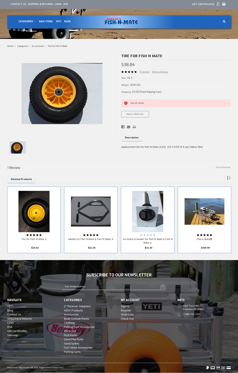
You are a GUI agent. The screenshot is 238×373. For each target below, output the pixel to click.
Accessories (38, 46)
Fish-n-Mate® (204, 239)
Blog (67, 21)
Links (58, 4)
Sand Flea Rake (74, 339)
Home (10, 46)
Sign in (125, 306)
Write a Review (160, 72)
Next (228, 176)
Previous (224, 176)
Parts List (70, 331)
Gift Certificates (203, 4)
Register (126, 310)
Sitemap (12, 335)
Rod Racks (70, 335)
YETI (58, 21)
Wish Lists (127, 314)
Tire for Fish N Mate (57, 46)
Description (132, 137)
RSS (65, 4)
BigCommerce (25, 367)
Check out (127, 318)
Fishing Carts (72, 351)
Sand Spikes (71, 343)
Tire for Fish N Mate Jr (34, 239)
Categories (26, 21)
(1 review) (144, 72)
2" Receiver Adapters (77, 306)
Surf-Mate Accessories (78, 347)
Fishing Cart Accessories (79, 327)
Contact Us (18, 4)
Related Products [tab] (21, 179)
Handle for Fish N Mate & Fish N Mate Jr (91, 239)
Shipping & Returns (40, 4)
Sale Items (46, 21)
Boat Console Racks (76, 318)
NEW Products (73, 310)
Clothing (69, 322)
